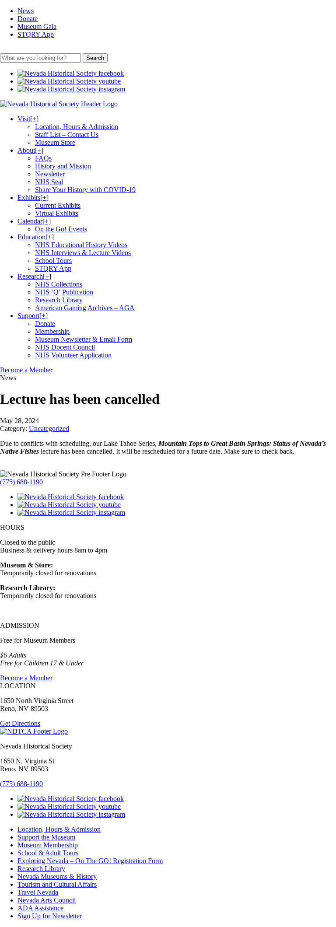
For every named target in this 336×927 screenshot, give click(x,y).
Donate (28, 18)
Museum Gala (37, 26)
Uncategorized (49, 428)
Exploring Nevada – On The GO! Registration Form (90, 860)
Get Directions (20, 723)
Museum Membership (48, 845)
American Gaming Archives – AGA (85, 307)
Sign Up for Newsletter (50, 916)
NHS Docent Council (65, 347)
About (30, 150)
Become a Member (26, 370)
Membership (52, 331)
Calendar (34, 221)
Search (95, 58)
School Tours (53, 260)
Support (33, 315)
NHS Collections (58, 284)
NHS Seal (49, 181)
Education (36, 237)
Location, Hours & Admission (76, 126)
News (26, 10)
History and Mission (63, 166)
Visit (28, 118)
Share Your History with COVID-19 (85, 189)
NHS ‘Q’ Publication (64, 292)
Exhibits (33, 197)
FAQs (43, 158)
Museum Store (55, 142)
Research (34, 276)
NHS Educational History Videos (81, 244)
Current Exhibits (57, 205)
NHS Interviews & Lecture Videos (83, 252)
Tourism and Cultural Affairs (57, 884)
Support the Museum (46, 837)
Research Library (59, 300)
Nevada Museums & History (57, 876)
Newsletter (50, 174)
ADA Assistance (40, 908)
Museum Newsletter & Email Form (83, 339)
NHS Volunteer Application (73, 355)
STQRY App (36, 34)
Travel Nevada (38, 892)
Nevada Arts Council (47, 900)
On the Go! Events (61, 229)
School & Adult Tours (48, 853)
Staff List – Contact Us (66, 134)
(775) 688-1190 (21, 482)
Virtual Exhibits (56, 213)
